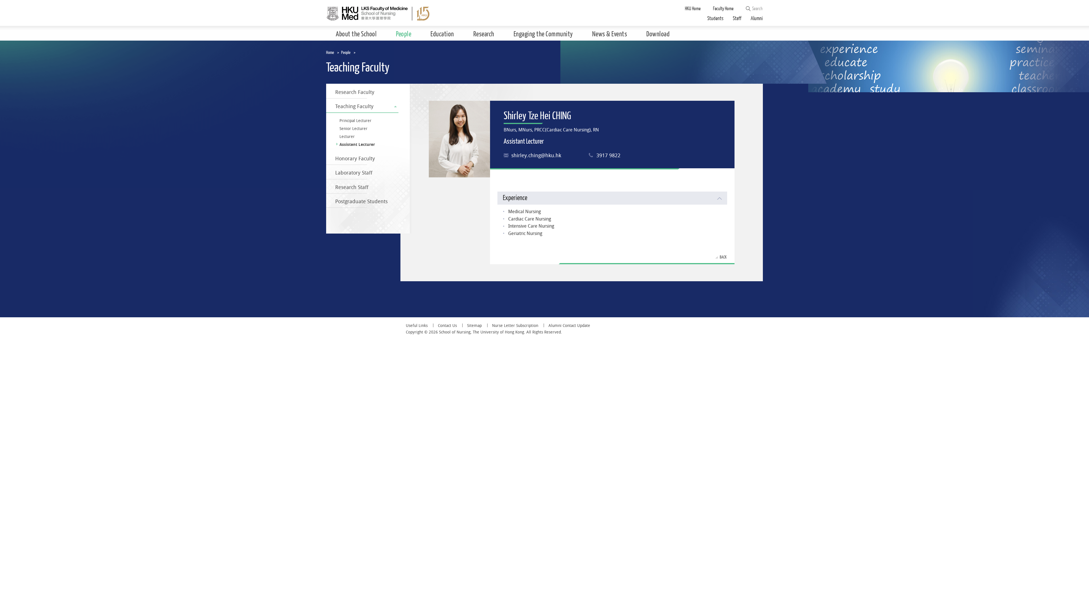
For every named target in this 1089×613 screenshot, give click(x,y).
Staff (737, 19)
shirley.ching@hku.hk (536, 155)
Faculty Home (723, 8)
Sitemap (474, 325)
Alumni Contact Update (569, 325)
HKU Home (693, 8)
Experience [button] (515, 198)
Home (330, 52)
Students (715, 19)
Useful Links (417, 325)
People (346, 52)
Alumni (757, 19)
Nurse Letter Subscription (515, 325)
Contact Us (447, 325)
